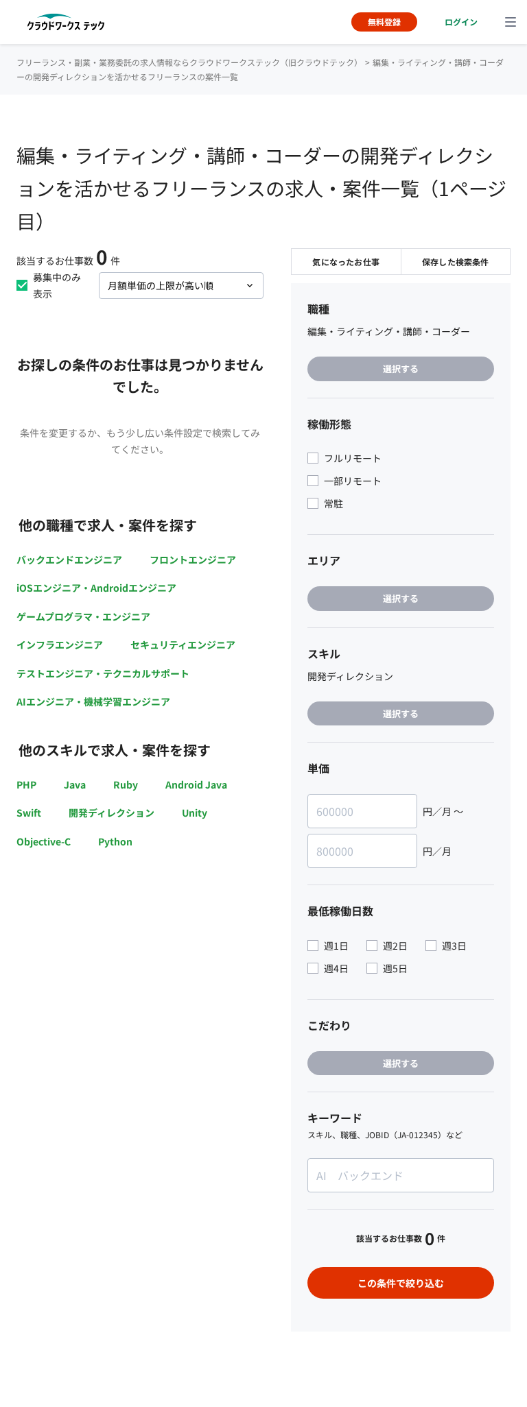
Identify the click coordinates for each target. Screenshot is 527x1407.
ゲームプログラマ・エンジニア (83, 616)
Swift (28, 812)
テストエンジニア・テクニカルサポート (102, 673)
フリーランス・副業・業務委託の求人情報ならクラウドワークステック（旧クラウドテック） (189, 62)
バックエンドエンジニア (69, 559)
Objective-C (43, 841)
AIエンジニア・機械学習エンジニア (93, 701)
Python (115, 841)
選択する (401, 368)
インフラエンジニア (59, 644)
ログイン (461, 21)
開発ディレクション (111, 812)
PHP (26, 784)
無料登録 (384, 21)
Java (75, 784)
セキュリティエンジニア (182, 644)
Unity (194, 812)
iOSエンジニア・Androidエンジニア (96, 587)
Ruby (125, 784)
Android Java (196, 784)
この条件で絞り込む (401, 1283)
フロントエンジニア (193, 559)
